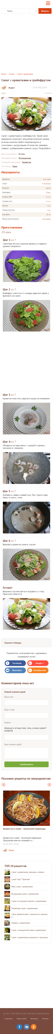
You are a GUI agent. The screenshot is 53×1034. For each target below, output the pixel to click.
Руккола (5, 188)
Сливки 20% (7, 197)
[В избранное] (50, 87)
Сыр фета (6, 214)
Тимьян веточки (8, 210)
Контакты (34, 1018)
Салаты (12, 74)
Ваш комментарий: (13, 744)
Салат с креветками (25, 74)
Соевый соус (7, 201)
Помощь (45, 1018)
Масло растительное (10, 219)
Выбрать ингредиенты (34, 11)
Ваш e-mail (9, 709)
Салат (4, 183)
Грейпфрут (6, 192)
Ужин (14, 166)
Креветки (6, 179)
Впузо (3, 74)
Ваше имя (8, 696)
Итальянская (25, 158)
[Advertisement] (26, 43)
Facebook (17, 663)
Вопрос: (7, 722)
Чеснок (5, 205)
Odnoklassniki (39, 670)
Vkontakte (17, 670)
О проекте (8, 1018)
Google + (40, 663)
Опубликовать (26, 764)
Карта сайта (21, 1018)
